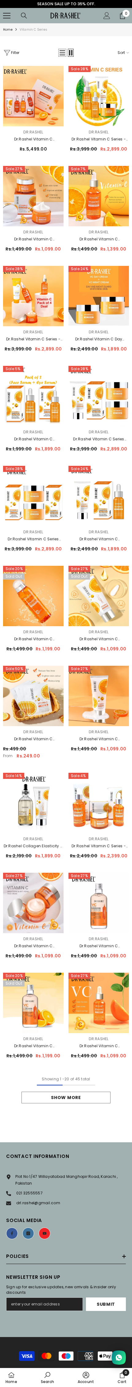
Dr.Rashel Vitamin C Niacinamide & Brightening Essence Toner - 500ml (33, 1046)
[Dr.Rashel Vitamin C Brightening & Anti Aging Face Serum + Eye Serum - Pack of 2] (33, 396)
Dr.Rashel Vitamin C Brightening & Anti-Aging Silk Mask (33, 739)
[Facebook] (12, 1233)
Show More (66, 1097)
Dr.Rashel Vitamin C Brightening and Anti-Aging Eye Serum (99, 1046)
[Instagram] (28, 1233)
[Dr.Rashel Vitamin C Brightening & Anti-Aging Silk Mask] (33, 696)
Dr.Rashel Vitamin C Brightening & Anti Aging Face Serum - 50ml (99, 239)
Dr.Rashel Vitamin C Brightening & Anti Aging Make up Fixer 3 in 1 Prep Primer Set (33, 639)
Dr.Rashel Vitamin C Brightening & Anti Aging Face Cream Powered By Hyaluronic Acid (33, 946)
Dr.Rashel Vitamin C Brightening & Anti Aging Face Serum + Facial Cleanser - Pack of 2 (99, 539)
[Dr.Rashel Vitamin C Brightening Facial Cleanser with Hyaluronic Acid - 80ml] (98, 696)
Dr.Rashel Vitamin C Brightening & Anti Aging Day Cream (33, 239)
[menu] (6, 15)
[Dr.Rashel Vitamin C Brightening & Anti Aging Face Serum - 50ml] (98, 196)
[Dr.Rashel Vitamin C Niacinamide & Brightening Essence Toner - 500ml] (33, 1003)
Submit (106, 1304)
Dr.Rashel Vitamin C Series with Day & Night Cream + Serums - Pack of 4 (33, 539)
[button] (62, 53)
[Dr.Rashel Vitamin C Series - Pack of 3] (98, 803)
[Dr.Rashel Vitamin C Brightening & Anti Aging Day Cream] (33, 196)
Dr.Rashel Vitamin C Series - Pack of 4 (99, 139)
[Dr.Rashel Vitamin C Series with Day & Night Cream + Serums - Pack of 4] (33, 496)
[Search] (24, 15)
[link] (47, 1377)
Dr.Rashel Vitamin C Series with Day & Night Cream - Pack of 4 (99, 439)
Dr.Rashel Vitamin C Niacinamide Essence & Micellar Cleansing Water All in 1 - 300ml (98, 946)
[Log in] (106, 15)
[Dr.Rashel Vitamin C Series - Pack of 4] (98, 96)
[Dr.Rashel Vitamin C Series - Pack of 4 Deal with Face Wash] (33, 296)
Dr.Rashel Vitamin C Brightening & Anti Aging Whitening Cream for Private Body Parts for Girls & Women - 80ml (98, 639)
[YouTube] (44, 1233)
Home (8, 29)
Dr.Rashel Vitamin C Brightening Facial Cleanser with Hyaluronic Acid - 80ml (98, 739)
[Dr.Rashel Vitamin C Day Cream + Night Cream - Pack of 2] (98, 296)
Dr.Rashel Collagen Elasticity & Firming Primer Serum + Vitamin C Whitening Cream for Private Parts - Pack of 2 (33, 846)
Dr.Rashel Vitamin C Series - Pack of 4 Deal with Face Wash (33, 339)
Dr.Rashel (33, 132)
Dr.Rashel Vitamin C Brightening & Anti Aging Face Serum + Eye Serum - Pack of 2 (33, 439)
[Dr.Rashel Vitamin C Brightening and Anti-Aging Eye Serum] (98, 1003)
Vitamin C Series (33, 29)
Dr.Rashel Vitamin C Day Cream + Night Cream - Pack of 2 (98, 339)
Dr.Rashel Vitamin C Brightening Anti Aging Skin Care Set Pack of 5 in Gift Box (33, 139)
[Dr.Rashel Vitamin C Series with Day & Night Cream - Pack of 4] (98, 396)
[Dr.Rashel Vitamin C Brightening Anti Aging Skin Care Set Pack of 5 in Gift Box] (33, 96)
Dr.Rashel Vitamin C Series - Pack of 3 (99, 846)
